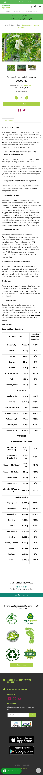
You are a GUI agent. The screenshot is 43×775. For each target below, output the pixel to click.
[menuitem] (31, 6)
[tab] (8, 120)
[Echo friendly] (12, 636)
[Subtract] (16, 97)
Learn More (21, 665)
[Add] (26, 97)
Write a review (21, 595)
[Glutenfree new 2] (30, 654)
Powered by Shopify (21, 768)
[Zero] (30, 619)
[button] (31, 6)
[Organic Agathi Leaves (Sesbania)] (11, 68)
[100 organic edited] (12, 618)
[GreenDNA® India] (6, 6)
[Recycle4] (12, 654)
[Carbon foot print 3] (30, 636)
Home (6, 25)
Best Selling (15, 25)
